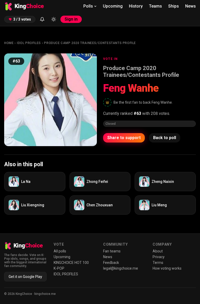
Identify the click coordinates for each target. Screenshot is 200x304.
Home (9, 43)
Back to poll (164, 137)
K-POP (59, 268)
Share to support (124, 137)
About (158, 251)
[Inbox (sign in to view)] (42, 19)
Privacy (159, 257)
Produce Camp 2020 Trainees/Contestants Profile (90, 43)
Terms (158, 262)
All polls (60, 251)
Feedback (111, 262)
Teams (155, 6)
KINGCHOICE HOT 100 (71, 262)
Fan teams (112, 251)
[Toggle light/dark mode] (53, 19)
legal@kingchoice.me (120, 268)
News (190, 6)
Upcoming (113, 6)
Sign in (71, 19)
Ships (173, 6)
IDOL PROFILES (29, 43)
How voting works (167, 268)
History (136, 6)
